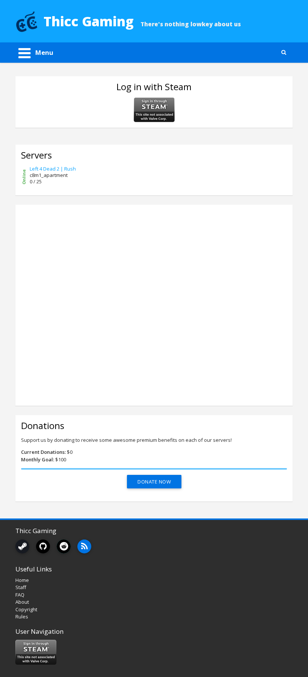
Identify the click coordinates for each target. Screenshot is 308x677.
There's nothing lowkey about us (190, 24)
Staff (20, 587)
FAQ (19, 594)
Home (22, 580)
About (22, 601)
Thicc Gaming (89, 21)
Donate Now (154, 481)
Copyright (26, 609)
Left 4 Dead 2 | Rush (53, 168)
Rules (21, 616)
